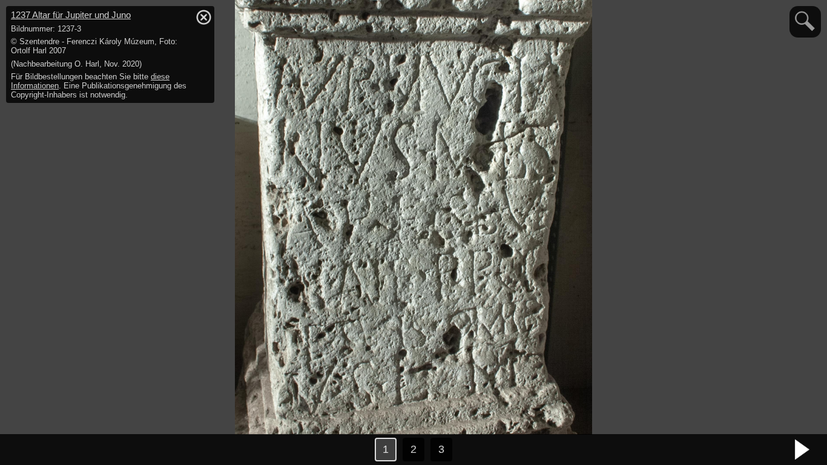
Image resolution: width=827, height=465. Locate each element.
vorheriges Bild (24, 450)
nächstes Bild (803, 450)
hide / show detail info (203, 17)
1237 (71, 15)
